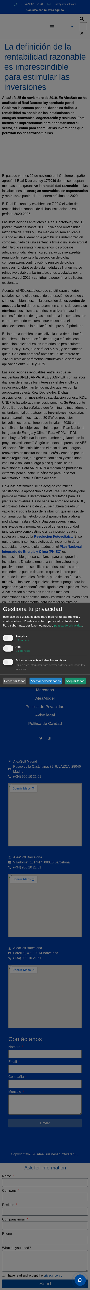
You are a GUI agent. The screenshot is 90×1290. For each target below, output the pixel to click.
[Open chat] (80, 1280)
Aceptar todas (75, 681)
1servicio (22, 640)
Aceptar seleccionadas (46, 681)
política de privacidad (68, 625)
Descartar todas (14, 681)
